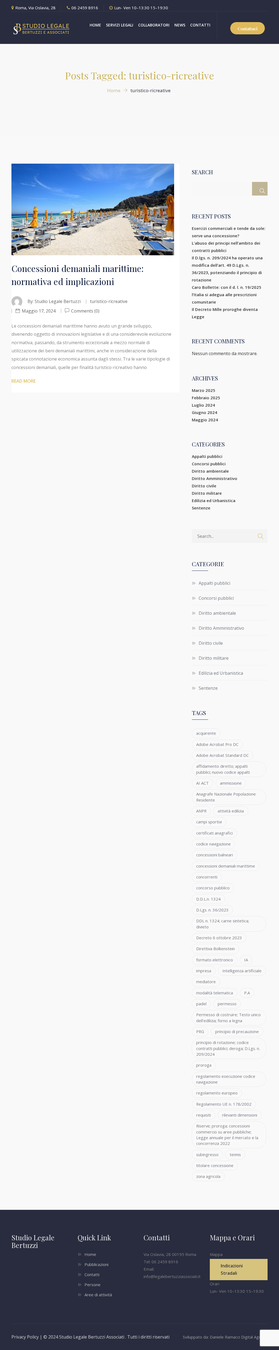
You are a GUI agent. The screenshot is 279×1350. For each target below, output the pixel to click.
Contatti (91, 1274)
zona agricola (208, 1176)
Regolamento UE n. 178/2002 (223, 1104)
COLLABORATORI (153, 25)
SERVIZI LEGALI (119, 25)
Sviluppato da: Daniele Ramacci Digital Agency (225, 1337)
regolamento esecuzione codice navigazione (225, 1079)
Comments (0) (84, 311)
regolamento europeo (217, 1093)
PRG (200, 1031)
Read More (23, 381)
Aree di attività (98, 1294)
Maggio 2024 (205, 419)
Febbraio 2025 (206, 397)
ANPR (201, 811)
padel (201, 1003)
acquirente (206, 733)
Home (90, 1254)
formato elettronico (214, 959)
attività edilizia (231, 811)
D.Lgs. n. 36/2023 (212, 910)
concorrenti (206, 877)
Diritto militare (207, 493)
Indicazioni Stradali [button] (232, 1269)
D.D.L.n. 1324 (208, 899)
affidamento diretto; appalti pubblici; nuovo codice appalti (223, 769)
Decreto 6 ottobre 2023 (219, 937)
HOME (95, 25)
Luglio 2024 (203, 405)
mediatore (206, 981)
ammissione (231, 783)
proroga (203, 1065)
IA (246, 959)
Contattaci (247, 28)
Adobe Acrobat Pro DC (217, 744)
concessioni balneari (214, 854)
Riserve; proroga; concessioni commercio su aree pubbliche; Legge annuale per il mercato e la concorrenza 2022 (227, 1134)
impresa (203, 970)
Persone (92, 1284)
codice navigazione (213, 844)
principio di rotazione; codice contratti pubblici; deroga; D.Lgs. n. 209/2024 (228, 1048)
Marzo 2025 (203, 390)
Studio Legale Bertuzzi (58, 301)
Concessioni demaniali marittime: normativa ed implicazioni (77, 274)
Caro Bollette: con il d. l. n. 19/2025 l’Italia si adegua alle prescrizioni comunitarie (226, 294)
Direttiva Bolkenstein (215, 948)
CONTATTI (200, 25)
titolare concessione (214, 1165)
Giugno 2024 (204, 412)
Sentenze (201, 508)
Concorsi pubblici (209, 463)
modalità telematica (214, 992)
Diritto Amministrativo (214, 478)
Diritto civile (204, 485)
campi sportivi (209, 821)
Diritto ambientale (210, 471)
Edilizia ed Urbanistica (213, 500)
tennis (235, 1154)
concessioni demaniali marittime (225, 866)
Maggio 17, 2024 (39, 311)
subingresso (207, 1154)
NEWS (179, 25)
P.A (247, 992)
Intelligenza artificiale (242, 970)
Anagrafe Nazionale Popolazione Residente (226, 796)
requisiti (203, 1115)
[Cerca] (260, 189)
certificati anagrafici (214, 833)
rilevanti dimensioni (239, 1115)
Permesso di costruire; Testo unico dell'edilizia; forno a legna (228, 1017)
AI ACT (202, 783)
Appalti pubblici (207, 456)
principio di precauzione (237, 1031)
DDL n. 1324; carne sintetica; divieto (222, 923)
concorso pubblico (213, 887)
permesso (227, 1003)
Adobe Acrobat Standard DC (222, 755)
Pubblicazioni (96, 1264)
